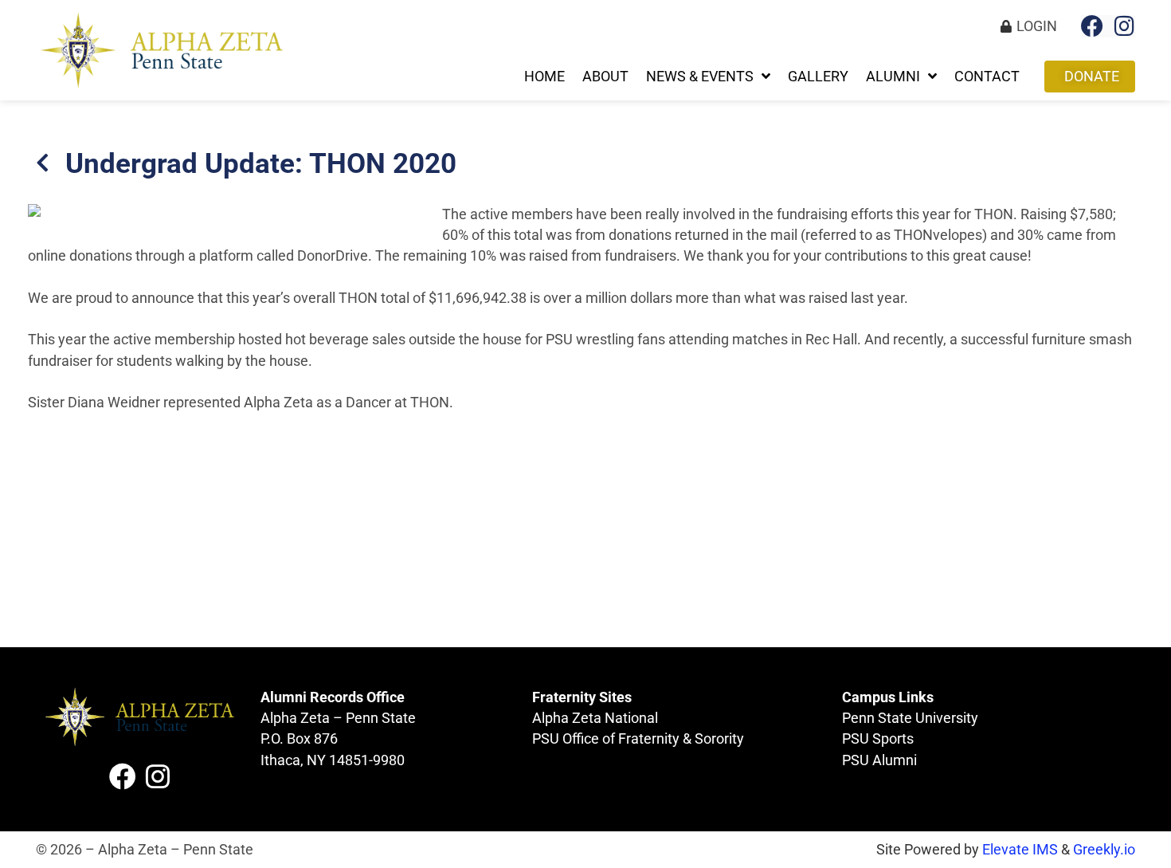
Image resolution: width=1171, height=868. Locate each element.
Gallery (818, 76)
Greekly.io (1104, 850)
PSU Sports (878, 739)
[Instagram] (1124, 26)
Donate (1091, 76)
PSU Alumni (879, 760)
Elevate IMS (1020, 850)
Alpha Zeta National (595, 718)
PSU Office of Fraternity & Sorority (638, 739)
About (605, 76)
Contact (987, 76)
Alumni (893, 76)
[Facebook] (1092, 26)
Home (544, 76)
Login (1036, 26)
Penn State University (910, 718)
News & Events (700, 76)
